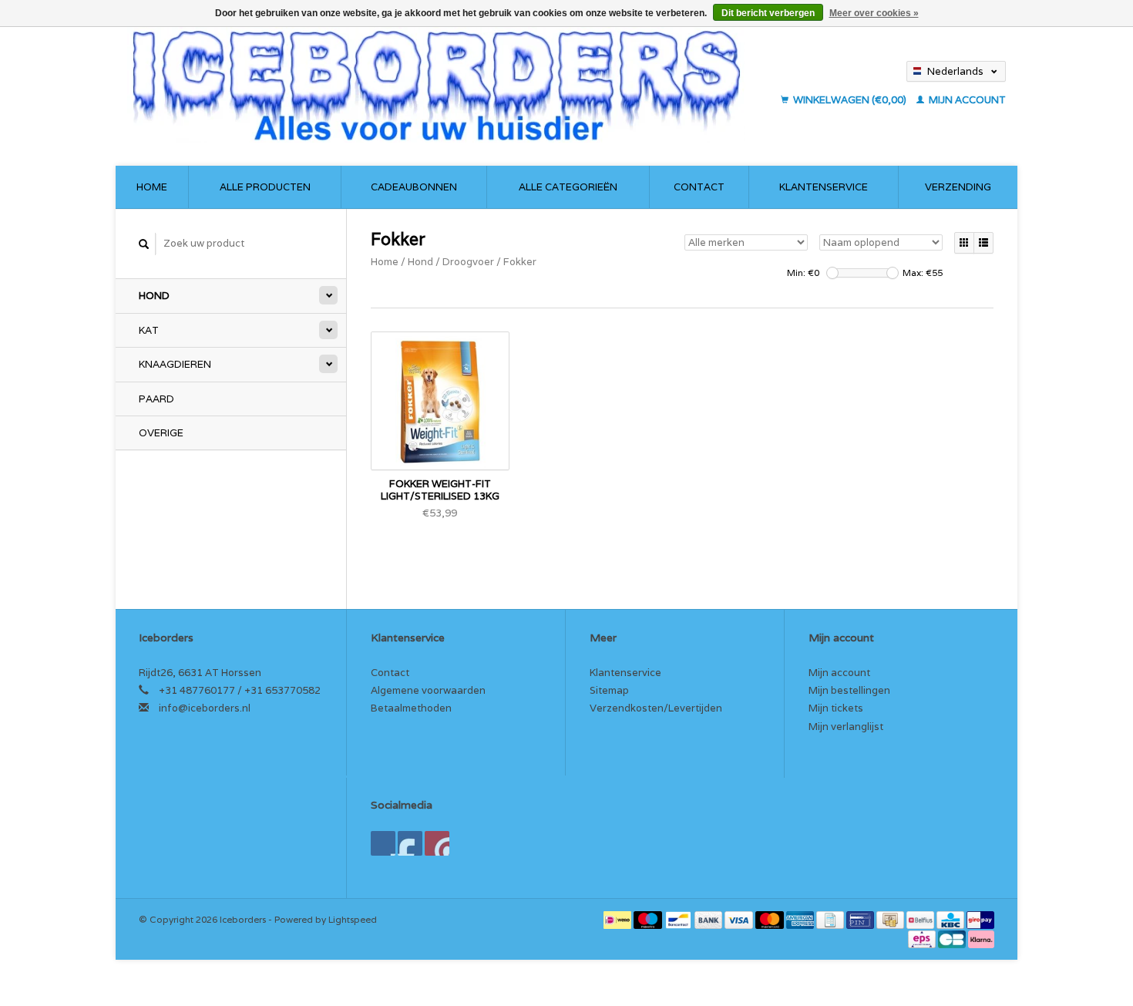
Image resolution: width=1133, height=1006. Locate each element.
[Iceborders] (449, 85)
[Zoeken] (144, 244)
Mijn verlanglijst (846, 726)
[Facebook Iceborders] (383, 843)
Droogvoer (468, 261)
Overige (161, 432)
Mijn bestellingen (849, 690)
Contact (699, 186)
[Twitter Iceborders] (410, 843)
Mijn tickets (836, 708)
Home (151, 186)
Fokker (519, 261)
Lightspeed (352, 919)
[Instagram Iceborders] (437, 843)
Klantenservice (823, 186)
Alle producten (265, 186)
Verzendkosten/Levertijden (656, 708)
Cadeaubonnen (414, 186)
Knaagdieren (175, 364)
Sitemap (609, 690)
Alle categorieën (568, 186)
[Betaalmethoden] (618, 919)
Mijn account (966, 99)
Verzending (958, 186)
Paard (156, 398)
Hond (154, 295)
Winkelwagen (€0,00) (850, 99)
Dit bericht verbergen (768, 13)
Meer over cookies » (874, 13)
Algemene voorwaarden (428, 690)
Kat (149, 330)
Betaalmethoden (411, 708)
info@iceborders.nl (204, 708)
